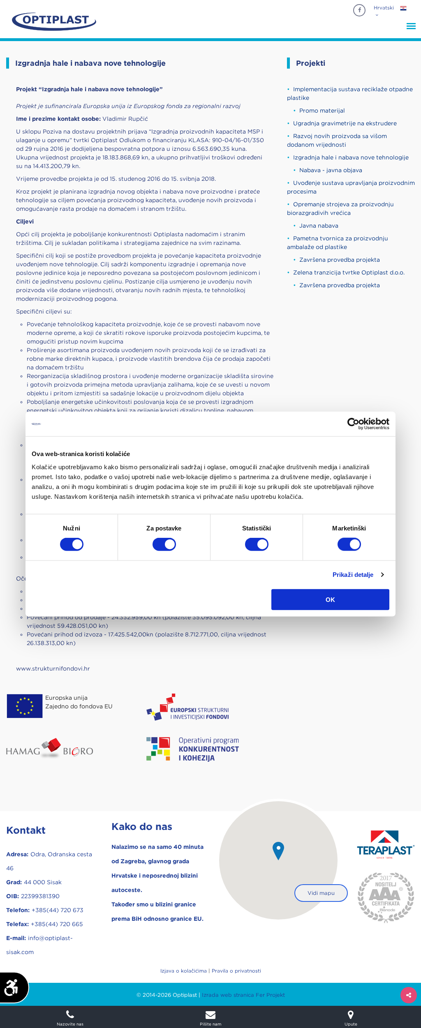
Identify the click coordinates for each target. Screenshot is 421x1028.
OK (330, 599)
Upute (351, 1023)
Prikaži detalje (353, 574)
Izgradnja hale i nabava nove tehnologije (351, 157)
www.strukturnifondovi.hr (53, 668)
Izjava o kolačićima (183, 971)
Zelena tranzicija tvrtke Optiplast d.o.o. (349, 272)
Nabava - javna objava (330, 170)
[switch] (164, 544)
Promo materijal (322, 110)
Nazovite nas (70, 1023)
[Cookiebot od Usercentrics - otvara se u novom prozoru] (353, 424)
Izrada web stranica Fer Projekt (243, 995)
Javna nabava (318, 225)
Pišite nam (210, 1023)
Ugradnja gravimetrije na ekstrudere (345, 123)
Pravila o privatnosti (236, 971)
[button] (278, 851)
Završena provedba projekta (339, 259)
